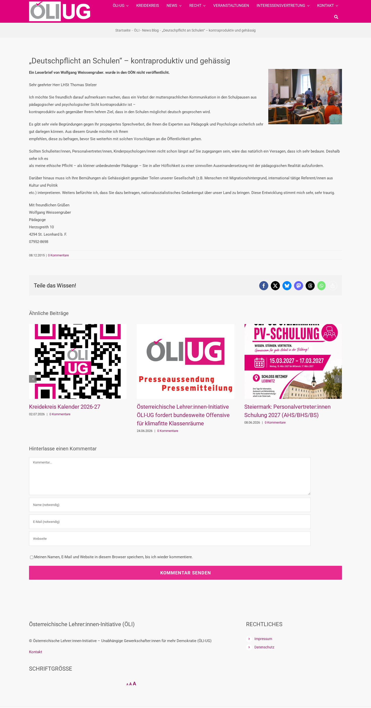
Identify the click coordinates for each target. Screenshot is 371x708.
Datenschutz (264, 647)
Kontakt (35, 652)
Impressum (263, 639)
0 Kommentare (58, 255)
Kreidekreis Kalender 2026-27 (64, 407)
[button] (33, 379)
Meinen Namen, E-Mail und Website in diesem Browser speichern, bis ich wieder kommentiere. (113, 557)
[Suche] (336, 17)
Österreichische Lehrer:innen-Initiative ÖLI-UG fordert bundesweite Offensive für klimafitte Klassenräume (183, 415)
